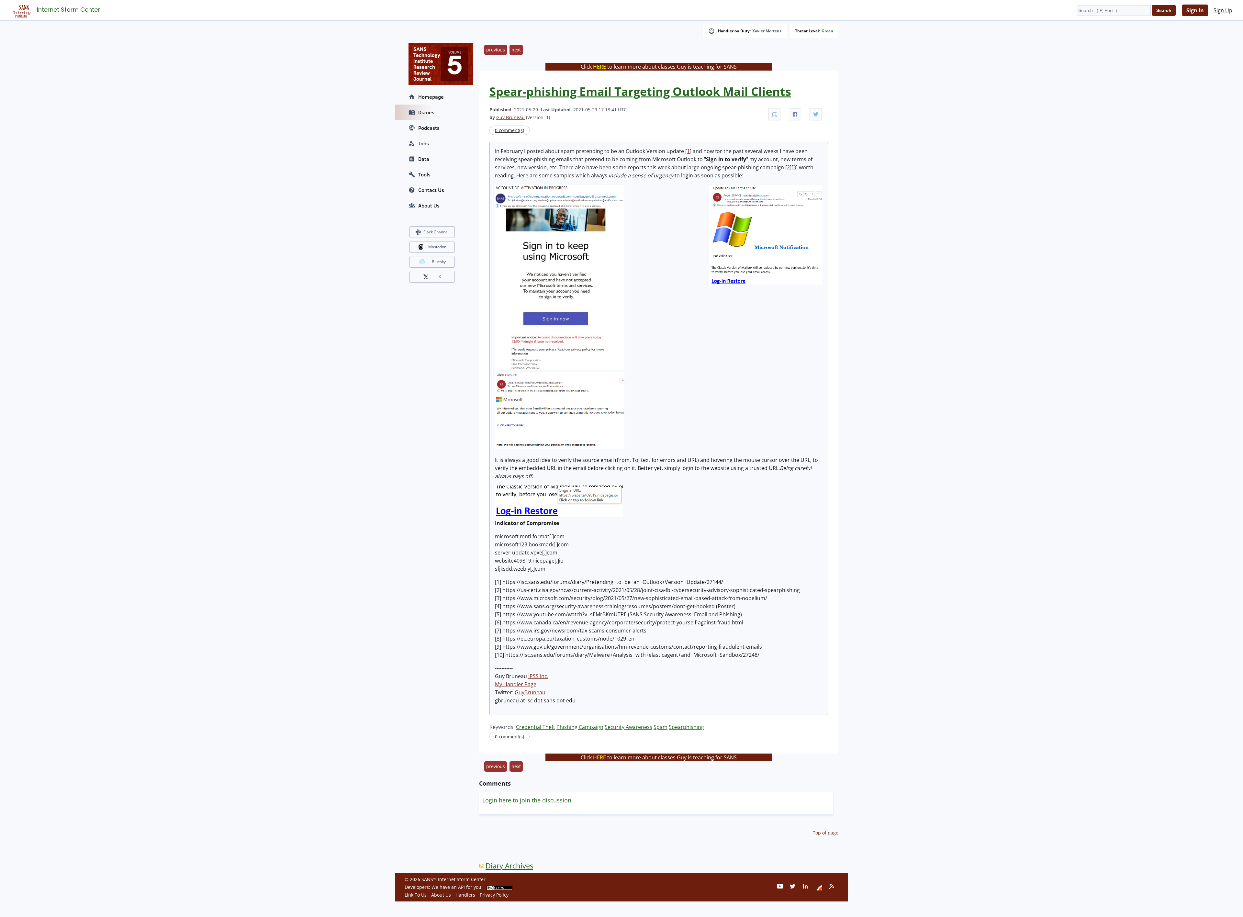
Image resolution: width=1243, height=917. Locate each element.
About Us (429, 205)
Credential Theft (535, 727)
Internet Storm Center (68, 10)
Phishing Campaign (579, 727)
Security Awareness (628, 727)
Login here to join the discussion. (527, 800)
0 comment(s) (509, 130)
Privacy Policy (494, 895)
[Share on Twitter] (816, 114)
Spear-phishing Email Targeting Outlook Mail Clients (640, 91)
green (827, 31)
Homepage (431, 96)
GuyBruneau (530, 692)
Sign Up (1223, 10)
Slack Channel (436, 232)
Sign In (1195, 10)
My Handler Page (515, 684)
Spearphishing (686, 727)
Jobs (423, 143)
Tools (424, 174)
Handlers (465, 895)
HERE (599, 66)
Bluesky (439, 261)
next (516, 50)
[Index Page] (21, 10)
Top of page (825, 833)
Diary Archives (509, 866)
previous (495, 50)
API (461, 887)
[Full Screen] (774, 114)
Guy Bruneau (510, 117)
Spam (660, 727)
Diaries (426, 112)
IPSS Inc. (538, 676)
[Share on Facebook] (795, 114)
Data (423, 158)
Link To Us (416, 895)
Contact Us (431, 190)
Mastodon (437, 247)
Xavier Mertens (766, 31)
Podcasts (429, 127)
